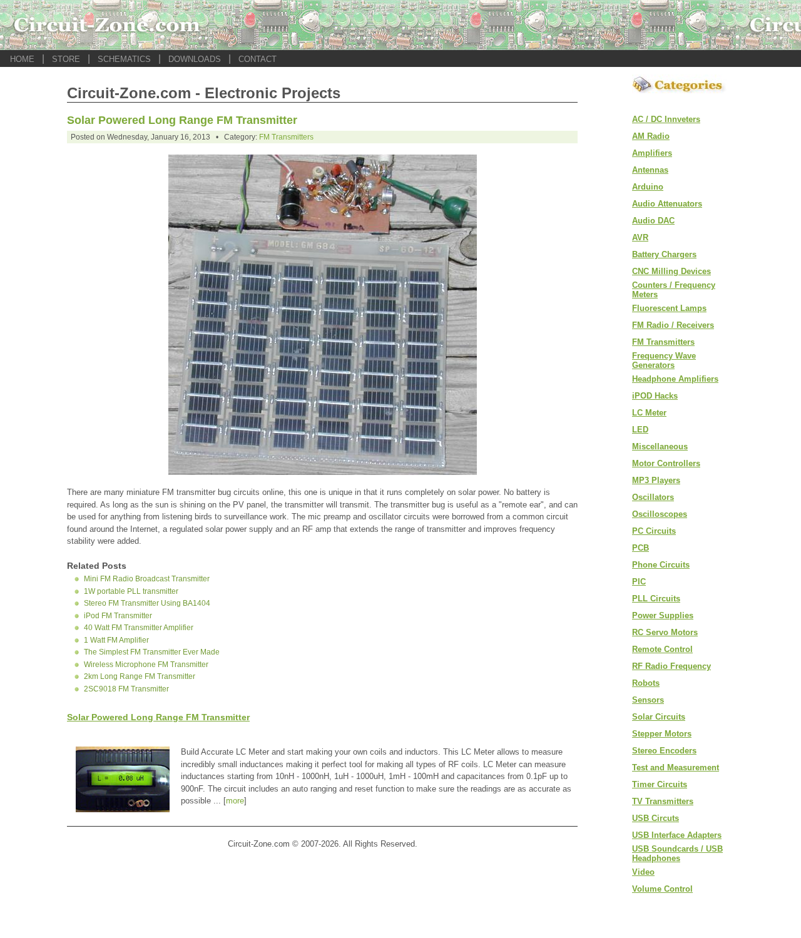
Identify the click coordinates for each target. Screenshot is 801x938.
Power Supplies (662, 615)
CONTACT (257, 59)
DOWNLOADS (194, 59)
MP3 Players (656, 480)
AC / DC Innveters (666, 119)
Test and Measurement (675, 767)
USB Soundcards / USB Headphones (677, 853)
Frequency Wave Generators (664, 360)
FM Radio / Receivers (673, 325)
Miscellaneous (660, 446)
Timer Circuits (659, 784)
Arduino (647, 186)
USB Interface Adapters (677, 835)
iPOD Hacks (655, 395)
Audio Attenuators (667, 203)
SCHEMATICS (124, 59)
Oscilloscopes (659, 514)
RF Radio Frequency (671, 666)
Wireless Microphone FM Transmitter (146, 664)
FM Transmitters (286, 137)
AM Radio (651, 136)
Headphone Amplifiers (675, 379)
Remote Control (662, 649)
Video (643, 872)
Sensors (648, 700)
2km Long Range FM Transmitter (139, 676)
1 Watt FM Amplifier (116, 640)
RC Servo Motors (665, 632)
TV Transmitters (662, 801)
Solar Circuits (658, 716)
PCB (640, 548)
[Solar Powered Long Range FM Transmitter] (322, 471)
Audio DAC (653, 220)
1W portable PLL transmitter (131, 591)
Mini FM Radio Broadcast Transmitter (147, 578)
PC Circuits (654, 531)
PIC (639, 581)
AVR (640, 237)
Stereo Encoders (664, 750)
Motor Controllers (666, 463)
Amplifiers (652, 153)
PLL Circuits (656, 598)
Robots (646, 683)
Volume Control (662, 889)
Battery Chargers (664, 254)
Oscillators (653, 497)
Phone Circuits (661, 564)
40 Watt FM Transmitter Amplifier (138, 627)
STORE (66, 59)
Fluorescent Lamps (669, 308)
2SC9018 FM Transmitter (126, 689)
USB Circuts (655, 818)
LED (640, 429)
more (235, 800)
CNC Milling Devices (671, 271)
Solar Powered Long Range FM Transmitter (182, 120)
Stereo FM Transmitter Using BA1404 (147, 603)
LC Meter (649, 412)
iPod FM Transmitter (118, 615)
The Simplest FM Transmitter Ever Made (152, 652)
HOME (22, 59)
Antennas (650, 170)
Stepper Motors (661, 733)
